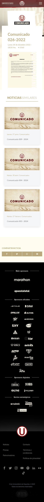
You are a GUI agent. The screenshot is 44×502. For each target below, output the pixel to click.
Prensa (5, 450)
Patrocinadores (9, 455)
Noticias (6, 444)
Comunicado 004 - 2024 (17, 180)
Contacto (26, 444)
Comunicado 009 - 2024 (17, 139)
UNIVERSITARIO (7, 3)
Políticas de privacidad (31, 458)
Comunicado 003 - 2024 (17, 221)
